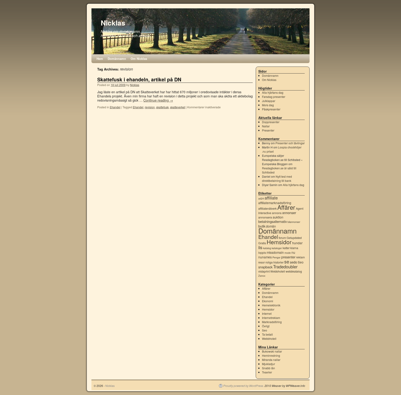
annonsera (265, 217)
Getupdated (294, 238)
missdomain (275, 252)
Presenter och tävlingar (290, 143)
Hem (100, 58)
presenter (288, 256)
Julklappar (268, 101)
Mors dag (268, 105)
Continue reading (158, 100)
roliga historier (274, 262)
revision (150, 107)
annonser (289, 212)
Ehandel (115, 107)
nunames (265, 257)
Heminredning (271, 355)
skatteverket (177, 107)
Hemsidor (279, 242)
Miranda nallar (271, 360)
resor (261, 262)
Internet (267, 313)
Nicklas (113, 23)
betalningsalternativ (272, 221)
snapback (265, 266)
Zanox (261, 275)
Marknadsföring (272, 322)
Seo (301, 262)
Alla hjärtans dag (272, 92)
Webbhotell (277, 271)
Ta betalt (267, 334)
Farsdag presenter (273, 97)
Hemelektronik (271, 305)
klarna (294, 248)
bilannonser (294, 222)
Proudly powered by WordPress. (243, 386)
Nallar (266, 126)
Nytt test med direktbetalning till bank (277, 178)
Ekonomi (267, 301)
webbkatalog (294, 271)
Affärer (286, 207)
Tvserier (267, 372)
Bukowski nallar (272, 351)
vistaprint (264, 271)
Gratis (262, 243)
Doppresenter (270, 122)
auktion (278, 217)
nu (293, 252)
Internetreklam (271, 318)
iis (260, 247)
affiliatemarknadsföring (274, 202)
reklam (300, 257)
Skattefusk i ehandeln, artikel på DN (139, 79)
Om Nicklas (139, 58)
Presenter (268, 130)
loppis (262, 252)
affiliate (271, 198)
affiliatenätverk (267, 208)
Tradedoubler (285, 266)
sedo (293, 262)
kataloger (277, 248)
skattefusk (162, 107)
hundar (297, 243)
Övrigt (265, 326)
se (286, 261)
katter (286, 248)
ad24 (261, 198)
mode (288, 252)
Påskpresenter (271, 109)
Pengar (276, 257)
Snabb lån (268, 368)
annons (276, 213)
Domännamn (117, 58)
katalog (267, 248)
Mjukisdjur (268, 364)
